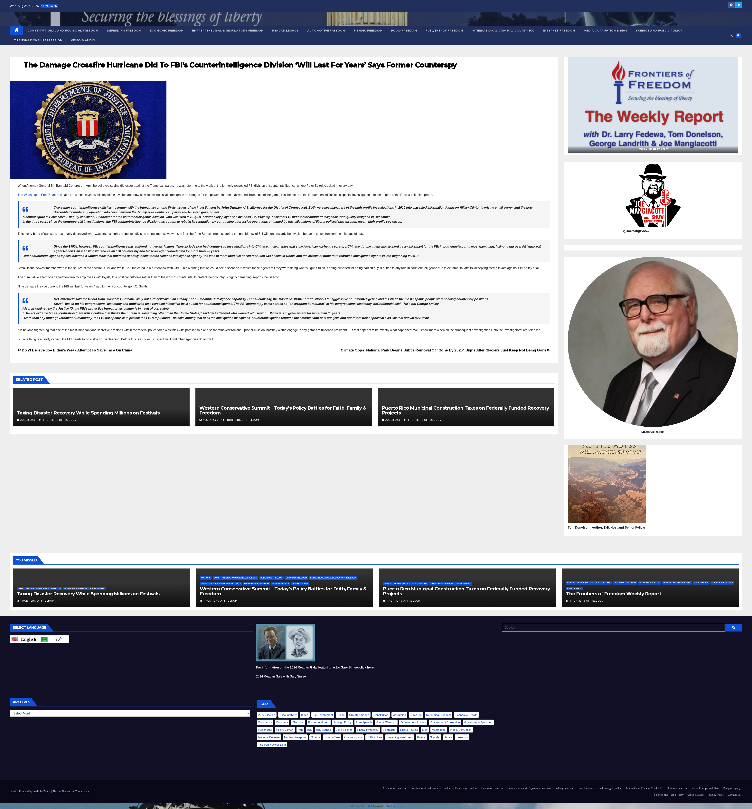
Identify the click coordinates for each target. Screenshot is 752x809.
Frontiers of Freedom (59, 420)
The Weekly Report (722, 583)
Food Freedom (404, 30)
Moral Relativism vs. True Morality (84, 588)
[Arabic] (54, 639)
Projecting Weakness (400, 737)
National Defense (269, 737)
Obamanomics (353, 737)
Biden (304, 714)
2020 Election (266, 714)
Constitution (381, 714)
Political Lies (374, 737)
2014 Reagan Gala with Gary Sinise (281, 676)
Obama (315, 737)
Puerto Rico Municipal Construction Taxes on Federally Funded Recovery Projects (465, 410)
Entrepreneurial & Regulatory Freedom (228, 30)
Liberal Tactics (409, 729)
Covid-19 (416, 714)
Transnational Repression (38, 40)
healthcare (265, 729)
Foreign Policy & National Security (221, 584)
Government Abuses (413, 722)
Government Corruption (445, 722)
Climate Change (359, 714)
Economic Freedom (166, 30)
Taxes (448, 737)
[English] (25, 639)
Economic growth (466, 714)
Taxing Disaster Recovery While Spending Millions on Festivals (88, 413)
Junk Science (344, 729)
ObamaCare (332, 737)
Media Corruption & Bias (605, 30)
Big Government (323, 714)
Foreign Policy (342, 722)
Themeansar (82, 791)
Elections (298, 722)
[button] (731, 35)
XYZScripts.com (394, 806)
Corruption (399, 714)
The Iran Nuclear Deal (272, 744)
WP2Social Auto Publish (361, 806)
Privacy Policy (716, 794)
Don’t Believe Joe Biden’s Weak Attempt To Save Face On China (76, 350)
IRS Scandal (324, 729)
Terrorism (462, 737)
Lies (424, 729)
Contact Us (734, 794)
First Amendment (318, 722)
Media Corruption (461, 729)
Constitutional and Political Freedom (62, 30)
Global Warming (386, 722)
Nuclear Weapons (295, 737)
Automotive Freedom (326, 30)
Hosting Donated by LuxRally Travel (30, 791)
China (341, 714)
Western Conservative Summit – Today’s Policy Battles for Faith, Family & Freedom (282, 410)
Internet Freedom (559, 30)
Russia (421, 737)
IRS (309, 729)
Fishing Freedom (368, 30)
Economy (282, 722)
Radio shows (701, 583)
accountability (288, 714)
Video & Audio (83, 40)
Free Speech (364, 722)
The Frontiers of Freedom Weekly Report (613, 593)
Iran (300, 729)
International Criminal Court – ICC (503, 30)
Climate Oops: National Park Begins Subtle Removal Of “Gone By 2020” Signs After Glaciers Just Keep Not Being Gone (444, 350)
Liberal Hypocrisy (367, 729)
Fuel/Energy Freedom (444, 30)
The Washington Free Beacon (38, 194)
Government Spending (478, 722)
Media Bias (439, 729)
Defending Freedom (124, 30)
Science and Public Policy (659, 30)
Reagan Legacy (285, 30)
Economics (265, 722)
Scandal (435, 737)
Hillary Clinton (284, 729)
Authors (206, 578)
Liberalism (389, 729)
